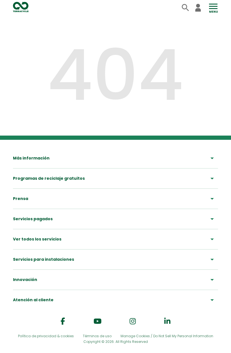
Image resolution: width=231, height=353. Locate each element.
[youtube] (97, 321)
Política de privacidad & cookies (46, 336)
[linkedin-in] (167, 321)
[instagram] (133, 321)
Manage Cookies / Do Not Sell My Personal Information (167, 336)
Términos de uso (97, 336)
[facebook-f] (63, 321)
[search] (185, 7)
